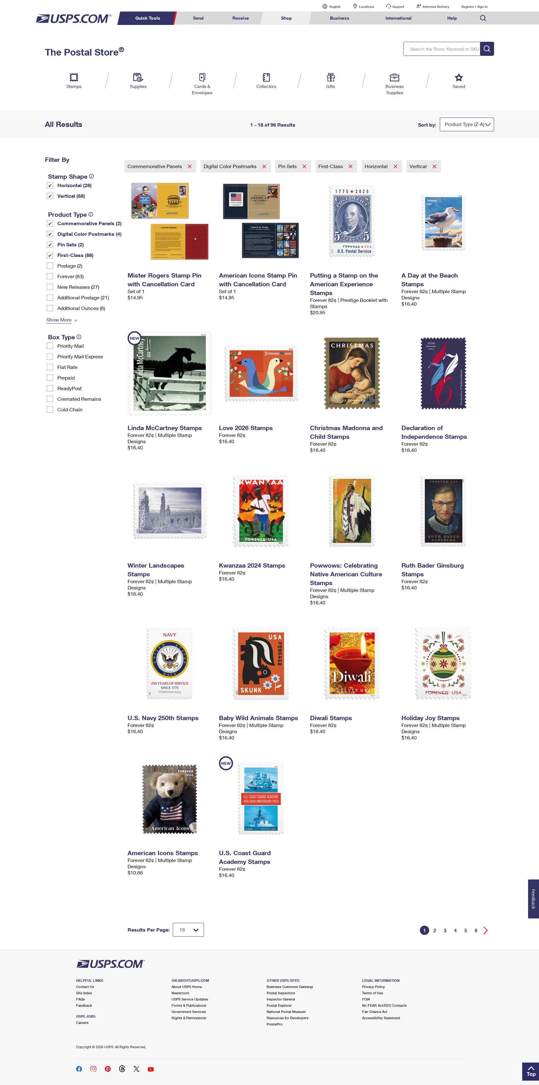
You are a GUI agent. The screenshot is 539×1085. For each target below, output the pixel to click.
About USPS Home (187, 987)
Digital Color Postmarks (231, 166)
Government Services (189, 1012)
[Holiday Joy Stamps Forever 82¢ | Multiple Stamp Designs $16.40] (444, 663)
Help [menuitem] (452, 18)
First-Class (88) (75, 255)
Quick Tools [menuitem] (147, 18)
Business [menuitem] (339, 18)
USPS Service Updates (190, 999)
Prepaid (66, 377)
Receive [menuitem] (240, 18)
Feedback (84, 1005)
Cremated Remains (79, 399)
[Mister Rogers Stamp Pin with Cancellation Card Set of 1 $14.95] (170, 221)
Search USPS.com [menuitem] (483, 18)
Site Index (84, 993)
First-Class (331, 166)
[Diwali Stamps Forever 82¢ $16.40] (352, 663)
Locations (366, 6)
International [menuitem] (399, 18)
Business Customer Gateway (290, 987)
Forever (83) (70, 276)
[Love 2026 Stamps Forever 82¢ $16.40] (261, 373)
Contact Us (85, 987)
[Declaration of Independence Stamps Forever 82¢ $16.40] (444, 373)
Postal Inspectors (281, 993)
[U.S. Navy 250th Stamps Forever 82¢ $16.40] (170, 663)
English (329, 6)
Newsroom (180, 993)
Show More (59, 319)
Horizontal (377, 166)
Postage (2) (69, 266)
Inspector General (281, 999)
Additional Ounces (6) (81, 308)
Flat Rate (67, 367)
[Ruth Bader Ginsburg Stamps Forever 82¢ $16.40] (444, 511)
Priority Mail (70, 346)
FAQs (80, 999)
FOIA (366, 999)
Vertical (419, 166)
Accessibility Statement (381, 1018)
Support (398, 6)
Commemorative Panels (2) (89, 223)
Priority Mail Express (80, 356)
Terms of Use (372, 993)
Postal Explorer (279, 1005)
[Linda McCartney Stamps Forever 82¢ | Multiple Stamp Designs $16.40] (170, 373)
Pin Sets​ (288, 166)
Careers (82, 1022)
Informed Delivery (436, 6)
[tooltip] (91, 176)
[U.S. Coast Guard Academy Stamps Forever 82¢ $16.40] (261, 798)
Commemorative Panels (155, 166)
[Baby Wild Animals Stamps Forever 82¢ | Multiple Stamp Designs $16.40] (261, 663)
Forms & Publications (189, 1005)
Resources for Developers (287, 1018)
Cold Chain (70, 409)
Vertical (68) (71, 196)
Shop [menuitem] (286, 18)
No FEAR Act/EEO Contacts (384, 1005)
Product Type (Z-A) (464, 124)
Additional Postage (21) (83, 297)
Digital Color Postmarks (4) (89, 234)
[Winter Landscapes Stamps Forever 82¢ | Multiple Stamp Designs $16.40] (170, 511)
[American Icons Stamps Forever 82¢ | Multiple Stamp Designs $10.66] (170, 798)
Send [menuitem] (198, 18)
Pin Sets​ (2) (70, 244)
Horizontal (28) (74, 185)
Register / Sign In (474, 6)
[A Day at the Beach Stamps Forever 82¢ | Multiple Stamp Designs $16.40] (444, 221)
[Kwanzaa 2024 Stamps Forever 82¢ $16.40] (261, 511)
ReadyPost (69, 388)
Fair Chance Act (374, 1012)
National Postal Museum (286, 1012)
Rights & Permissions (189, 1018)
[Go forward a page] (485, 930)
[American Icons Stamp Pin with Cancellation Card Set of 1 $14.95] (261, 221)
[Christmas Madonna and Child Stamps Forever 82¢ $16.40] (352, 373)
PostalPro (275, 1024)
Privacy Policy (373, 987)
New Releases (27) (78, 287)
